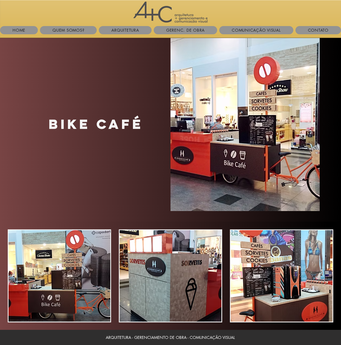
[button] (59, 275)
